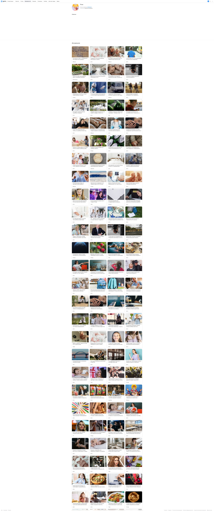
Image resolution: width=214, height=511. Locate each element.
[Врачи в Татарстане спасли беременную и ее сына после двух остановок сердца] (116, 179)
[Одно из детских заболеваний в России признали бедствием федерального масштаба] (80, 197)
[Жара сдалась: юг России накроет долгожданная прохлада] (98, 428)
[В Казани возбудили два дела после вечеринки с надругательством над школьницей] (133, 72)
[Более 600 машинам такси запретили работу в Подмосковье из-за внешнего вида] (116, 250)
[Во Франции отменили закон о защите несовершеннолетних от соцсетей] (133, 446)
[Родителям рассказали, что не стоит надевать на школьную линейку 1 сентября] (80, 161)
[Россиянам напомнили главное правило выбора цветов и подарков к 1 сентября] (133, 321)
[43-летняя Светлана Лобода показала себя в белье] (80, 428)
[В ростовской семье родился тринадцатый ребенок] (133, 179)
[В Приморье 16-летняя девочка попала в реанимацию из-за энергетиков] (116, 143)
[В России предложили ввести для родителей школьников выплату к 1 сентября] (98, 286)
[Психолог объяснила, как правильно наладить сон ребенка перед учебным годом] (98, 446)
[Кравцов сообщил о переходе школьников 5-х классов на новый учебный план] (116, 286)
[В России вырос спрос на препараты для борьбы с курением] (80, 179)
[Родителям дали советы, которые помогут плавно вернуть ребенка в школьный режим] (80, 375)
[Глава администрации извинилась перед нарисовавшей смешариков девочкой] (116, 268)
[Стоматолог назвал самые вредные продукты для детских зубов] (116, 339)
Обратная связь (209, 510)
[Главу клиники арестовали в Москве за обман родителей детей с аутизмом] (133, 304)
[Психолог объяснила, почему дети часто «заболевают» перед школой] (80, 446)
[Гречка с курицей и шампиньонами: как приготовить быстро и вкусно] (98, 482)
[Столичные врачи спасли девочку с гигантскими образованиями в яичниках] (98, 90)
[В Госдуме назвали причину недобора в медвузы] (80, 108)
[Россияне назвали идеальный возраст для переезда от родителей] (116, 482)
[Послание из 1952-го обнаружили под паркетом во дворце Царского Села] (80, 54)
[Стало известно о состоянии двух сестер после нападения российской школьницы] (133, 54)
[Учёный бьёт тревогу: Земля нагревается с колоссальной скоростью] (80, 250)
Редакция (169, 510)
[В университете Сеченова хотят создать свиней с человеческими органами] (98, 125)
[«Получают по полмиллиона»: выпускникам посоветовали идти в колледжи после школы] (98, 268)
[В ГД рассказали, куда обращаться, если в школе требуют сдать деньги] (98, 304)
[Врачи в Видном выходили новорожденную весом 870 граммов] (80, 464)
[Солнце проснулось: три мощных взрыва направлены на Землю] (133, 499)
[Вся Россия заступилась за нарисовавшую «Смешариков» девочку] (80, 410)
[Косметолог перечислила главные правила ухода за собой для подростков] (133, 357)
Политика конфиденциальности (188, 510)
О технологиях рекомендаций (177, 510)
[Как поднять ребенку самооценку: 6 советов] (98, 357)
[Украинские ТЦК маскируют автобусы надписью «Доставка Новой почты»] (116, 90)
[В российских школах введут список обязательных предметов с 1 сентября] (133, 250)
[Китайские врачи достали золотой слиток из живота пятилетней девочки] (116, 125)
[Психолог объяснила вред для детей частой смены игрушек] (133, 464)
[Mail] (1, 1)
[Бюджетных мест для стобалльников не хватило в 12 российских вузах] (98, 464)
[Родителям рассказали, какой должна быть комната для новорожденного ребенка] (116, 446)
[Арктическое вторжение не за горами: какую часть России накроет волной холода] (98, 179)
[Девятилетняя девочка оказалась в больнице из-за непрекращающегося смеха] (98, 72)
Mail (1, 510)
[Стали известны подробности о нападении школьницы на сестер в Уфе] (116, 232)
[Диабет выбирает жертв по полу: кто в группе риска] (80, 339)
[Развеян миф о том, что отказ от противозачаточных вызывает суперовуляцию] (133, 339)
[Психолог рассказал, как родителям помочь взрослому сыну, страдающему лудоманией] (98, 393)
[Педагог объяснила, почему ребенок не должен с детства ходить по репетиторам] (80, 232)
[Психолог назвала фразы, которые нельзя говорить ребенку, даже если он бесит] (80, 143)
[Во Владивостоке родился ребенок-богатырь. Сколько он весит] (116, 72)
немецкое (89, 7)
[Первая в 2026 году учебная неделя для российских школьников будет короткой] (80, 286)
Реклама (9, 510)
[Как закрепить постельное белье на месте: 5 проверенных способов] (116, 161)
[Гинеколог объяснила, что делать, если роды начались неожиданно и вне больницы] (133, 286)
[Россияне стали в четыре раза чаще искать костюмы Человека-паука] (116, 428)
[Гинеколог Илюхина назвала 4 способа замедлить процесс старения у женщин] (116, 393)
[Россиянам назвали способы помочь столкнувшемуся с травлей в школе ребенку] (80, 304)
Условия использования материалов (200, 510)
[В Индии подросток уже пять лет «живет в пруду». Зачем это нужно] (98, 108)
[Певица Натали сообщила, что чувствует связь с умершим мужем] (98, 375)
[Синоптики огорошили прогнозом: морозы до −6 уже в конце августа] (116, 321)
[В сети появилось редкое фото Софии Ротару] (98, 197)
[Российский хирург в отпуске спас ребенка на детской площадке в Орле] (80, 215)
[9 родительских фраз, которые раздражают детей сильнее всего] (133, 125)
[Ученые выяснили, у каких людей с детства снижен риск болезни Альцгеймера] (80, 499)
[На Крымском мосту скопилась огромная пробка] (80, 357)
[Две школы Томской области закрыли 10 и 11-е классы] (133, 215)
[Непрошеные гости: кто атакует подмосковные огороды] (80, 90)
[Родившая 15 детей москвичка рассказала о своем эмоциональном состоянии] (98, 54)
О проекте (165, 510)
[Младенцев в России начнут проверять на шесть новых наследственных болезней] (98, 339)
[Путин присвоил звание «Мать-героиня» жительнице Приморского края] (98, 232)
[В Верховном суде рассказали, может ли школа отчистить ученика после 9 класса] (98, 499)
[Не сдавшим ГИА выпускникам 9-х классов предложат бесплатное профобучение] (133, 428)
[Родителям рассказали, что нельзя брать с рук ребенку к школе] (80, 482)
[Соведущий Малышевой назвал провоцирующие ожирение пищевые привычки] (98, 161)
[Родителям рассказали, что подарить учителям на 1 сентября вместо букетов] (133, 410)
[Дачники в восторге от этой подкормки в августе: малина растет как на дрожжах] (98, 250)
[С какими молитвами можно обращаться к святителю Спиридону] (133, 393)
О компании (5, 510)
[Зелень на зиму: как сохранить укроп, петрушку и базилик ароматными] (80, 72)
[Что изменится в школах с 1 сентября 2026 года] (116, 357)
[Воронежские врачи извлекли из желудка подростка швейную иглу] (116, 215)
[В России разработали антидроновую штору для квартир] (116, 197)
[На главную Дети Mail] (4, 1)
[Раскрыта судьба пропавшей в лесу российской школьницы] (133, 161)
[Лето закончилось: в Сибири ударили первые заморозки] (133, 375)
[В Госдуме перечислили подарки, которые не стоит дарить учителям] (80, 268)
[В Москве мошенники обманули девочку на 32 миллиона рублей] (133, 197)
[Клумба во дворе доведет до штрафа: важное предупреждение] (98, 143)
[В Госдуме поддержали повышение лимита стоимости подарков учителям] (80, 393)
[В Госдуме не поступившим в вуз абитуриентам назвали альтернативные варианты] (116, 304)
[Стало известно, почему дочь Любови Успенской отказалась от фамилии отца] (116, 464)
